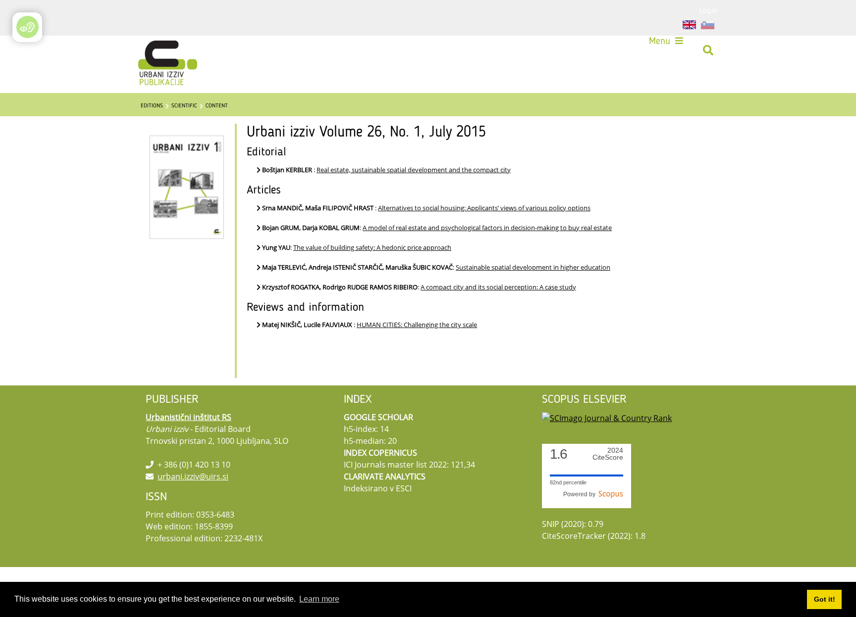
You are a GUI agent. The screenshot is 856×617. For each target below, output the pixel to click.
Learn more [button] (319, 599)
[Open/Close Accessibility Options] (27, 27)
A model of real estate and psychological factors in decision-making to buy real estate (487, 227)
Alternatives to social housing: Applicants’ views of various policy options (484, 207)
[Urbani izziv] (155, 50)
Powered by (580, 494)
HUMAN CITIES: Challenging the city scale (417, 324)
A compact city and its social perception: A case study (498, 287)
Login (708, 10)
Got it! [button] (824, 599)
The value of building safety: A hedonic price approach (372, 247)
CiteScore (607, 454)
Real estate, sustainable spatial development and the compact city (414, 169)
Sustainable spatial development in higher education (533, 267)
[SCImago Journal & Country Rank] (607, 417)
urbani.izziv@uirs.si (193, 476)
